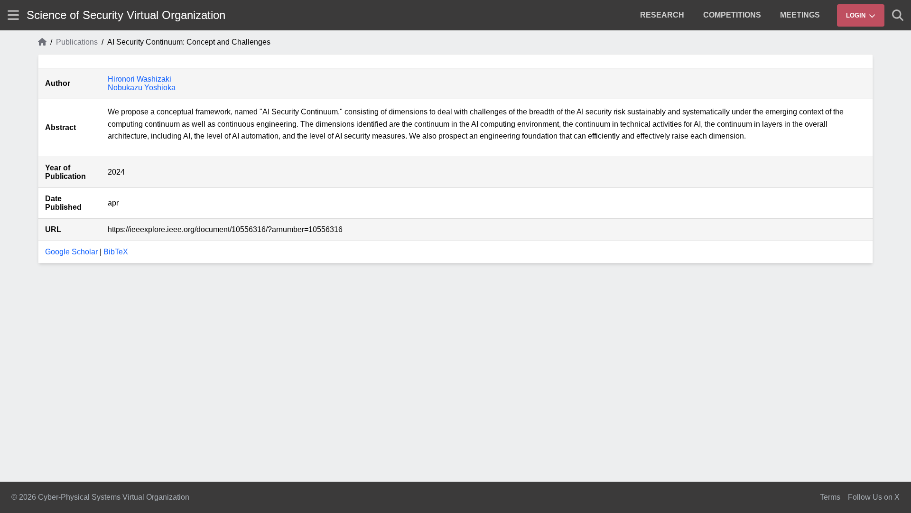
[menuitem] (662, 15)
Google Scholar (71, 252)
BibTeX (115, 252)
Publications (77, 42)
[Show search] (897, 15)
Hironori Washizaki (139, 79)
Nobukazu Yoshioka (142, 88)
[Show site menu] (13, 15)
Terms (830, 497)
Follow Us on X (874, 497)
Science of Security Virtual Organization (126, 15)
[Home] (42, 42)
